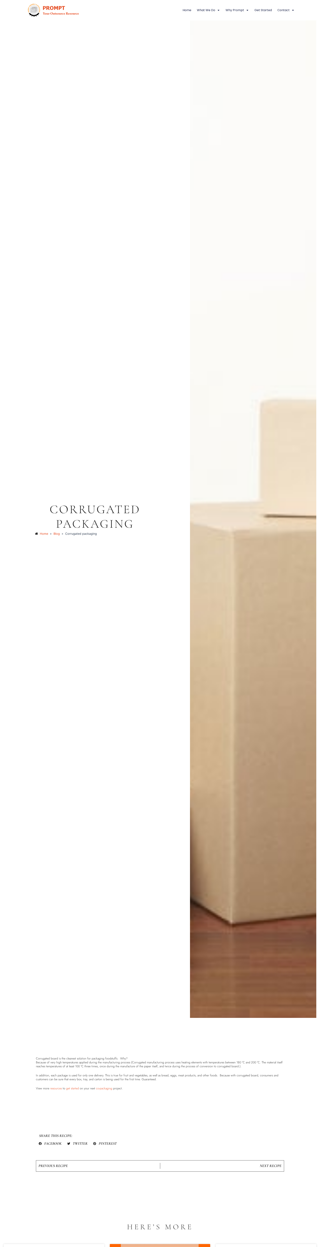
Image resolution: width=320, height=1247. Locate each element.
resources (56, 1088)
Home (187, 10)
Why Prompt (235, 10)
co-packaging (104, 1088)
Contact (283, 10)
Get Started (263, 10)
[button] (50, 1143)
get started (72, 1088)
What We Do (206, 10)
